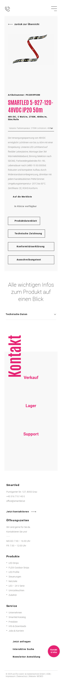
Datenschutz (22, 676)
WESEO (40, 676)
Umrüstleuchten (16, 590)
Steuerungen (15, 576)
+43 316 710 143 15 (31, 393)
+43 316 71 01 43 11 (31, 422)
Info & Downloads (17, 626)
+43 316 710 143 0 (31, 450)
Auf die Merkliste (22, 196)
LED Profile (14, 572)
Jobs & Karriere (16, 631)
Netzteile (13, 581)
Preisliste (13, 621)
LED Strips (14, 563)
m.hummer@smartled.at (31, 459)
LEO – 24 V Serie (16, 586)
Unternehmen (15, 612)
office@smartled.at (15, 501)
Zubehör (13, 595)
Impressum (10, 676)
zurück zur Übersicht (26, 24)
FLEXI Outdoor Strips (19, 567)
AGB (48, 674)
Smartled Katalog (17, 617)
